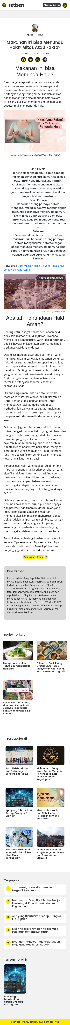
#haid (40, 557)
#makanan (29, 557)
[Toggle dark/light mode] (65, 5)
